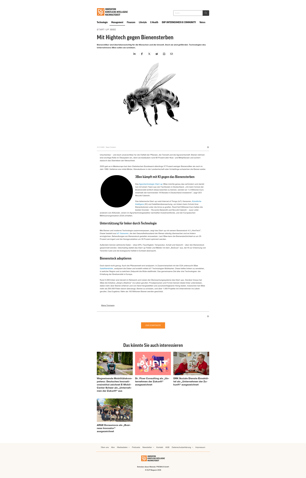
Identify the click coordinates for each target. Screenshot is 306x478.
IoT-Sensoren (122, 233)
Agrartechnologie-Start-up (151, 184)
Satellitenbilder (106, 268)
